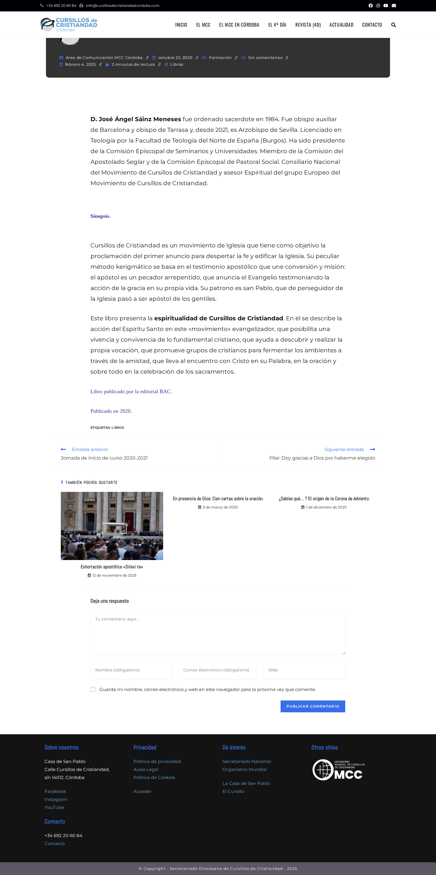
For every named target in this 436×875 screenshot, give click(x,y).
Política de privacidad (157, 761)
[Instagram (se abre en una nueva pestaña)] (378, 6)
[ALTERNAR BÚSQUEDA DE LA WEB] (393, 25)
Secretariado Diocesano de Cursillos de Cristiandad (226, 868)
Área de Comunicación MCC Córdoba (104, 57)
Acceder (142, 791)
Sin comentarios (265, 57)
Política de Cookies (154, 777)
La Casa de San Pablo (246, 783)
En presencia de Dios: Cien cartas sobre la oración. (218, 498)
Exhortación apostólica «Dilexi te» (112, 567)
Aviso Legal (145, 769)
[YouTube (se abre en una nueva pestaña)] (386, 6)
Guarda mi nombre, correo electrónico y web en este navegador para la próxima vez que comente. (207, 689)
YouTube (54, 807)
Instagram (55, 799)
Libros (176, 64)
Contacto (54, 843)
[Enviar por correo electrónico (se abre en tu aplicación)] (393, 6)
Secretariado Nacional (246, 761)
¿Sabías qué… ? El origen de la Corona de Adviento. (324, 498)
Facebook (55, 791)
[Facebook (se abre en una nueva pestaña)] (371, 6)
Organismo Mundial (244, 769)
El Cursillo (233, 791)
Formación (220, 57)
